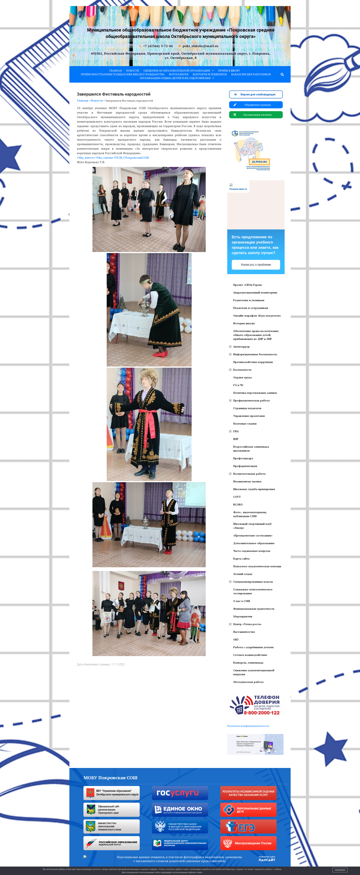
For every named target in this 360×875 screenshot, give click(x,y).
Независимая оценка (247, 481)
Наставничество (244, 632)
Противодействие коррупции (253, 362)
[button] (282, 74)
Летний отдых (242, 574)
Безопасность (242, 369)
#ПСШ (118, 157)
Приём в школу (229, 70)
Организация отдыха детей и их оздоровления (175, 78)
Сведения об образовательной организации (176, 70)
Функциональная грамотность (253, 608)
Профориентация (245, 466)
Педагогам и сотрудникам (250, 308)
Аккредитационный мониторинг (255, 292)
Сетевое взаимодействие (250, 655)
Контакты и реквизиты (210, 74)
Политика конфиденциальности (248, 726)
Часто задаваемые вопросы (251, 551)
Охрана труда (242, 377)
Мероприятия (242, 616)
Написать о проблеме (256, 264)
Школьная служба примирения (254, 489)
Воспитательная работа (249, 473)
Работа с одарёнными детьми (253, 647)
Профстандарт (243, 458)
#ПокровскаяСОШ (136, 157)
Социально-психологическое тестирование (252, 591)
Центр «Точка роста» (247, 624)
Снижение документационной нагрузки (253, 672)
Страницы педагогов (247, 408)
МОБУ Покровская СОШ (110, 778)
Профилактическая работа (251, 400)
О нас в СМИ (241, 601)
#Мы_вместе (86, 157)
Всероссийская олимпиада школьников (251, 448)
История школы (244, 323)
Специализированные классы (253, 581)
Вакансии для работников (251, 74)
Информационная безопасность (255, 354)
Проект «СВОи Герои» (247, 285)
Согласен (340, 870)
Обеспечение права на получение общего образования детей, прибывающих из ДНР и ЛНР (256, 335)
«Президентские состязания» (252, 535)
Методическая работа (248, 682)
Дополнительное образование (253, 543)
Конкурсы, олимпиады (248, 662)
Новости (132, 70)
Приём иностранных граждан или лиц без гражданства (123, 74)
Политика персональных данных (255, 393)
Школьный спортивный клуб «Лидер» (252, 526)
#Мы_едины (104, 157)
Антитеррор (241, 346)
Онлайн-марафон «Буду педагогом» (257, 315)
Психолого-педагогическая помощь (257, 566)
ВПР (235, 439)
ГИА (236, 431)
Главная (115, 70)
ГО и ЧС (238, 385)
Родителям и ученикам (248, 300)
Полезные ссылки (244, 423)
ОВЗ (235, 639)
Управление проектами (249, 416)
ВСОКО (238, 504)
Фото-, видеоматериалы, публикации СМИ (250, 514)
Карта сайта (241, 558)
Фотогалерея (178, 74)
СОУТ (237, 497)
